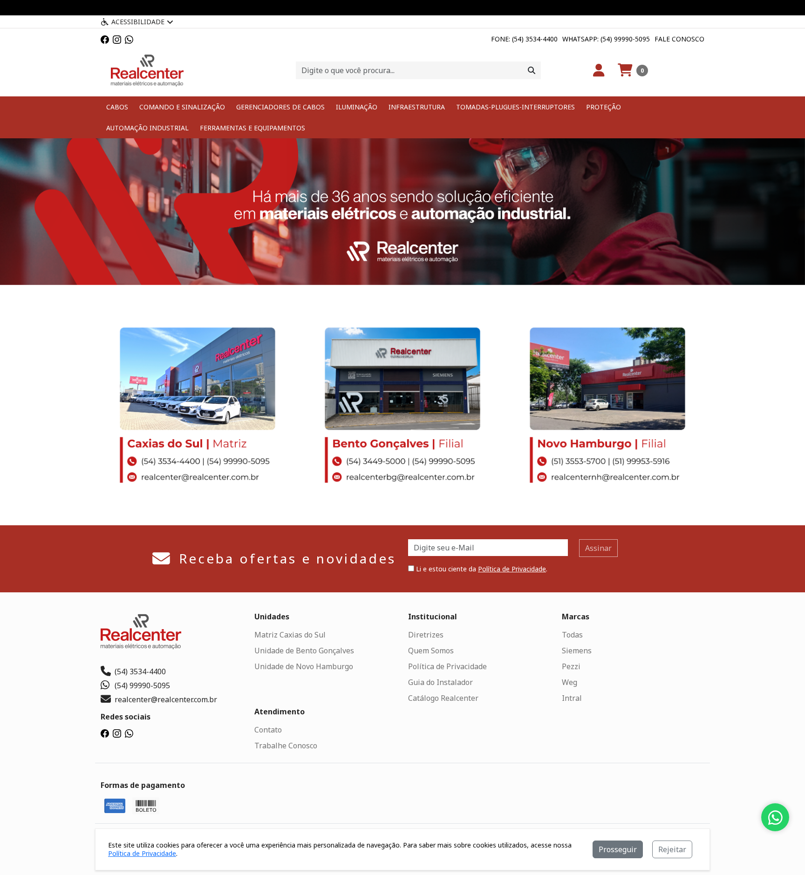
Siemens (577, 650)
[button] (633, 70)
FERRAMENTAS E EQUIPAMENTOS (252, 127)
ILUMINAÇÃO (356, 106)
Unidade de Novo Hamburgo (303, 666)
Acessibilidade (137, 21)
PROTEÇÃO (603, 106)
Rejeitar (672, 849)
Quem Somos (431, 650)
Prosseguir (618, 849)
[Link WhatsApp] (129, 38)
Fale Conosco (679, 38)
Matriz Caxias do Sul (290, 635)
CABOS (117, 106)
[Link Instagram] (117, 38)
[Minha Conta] (599, 70)
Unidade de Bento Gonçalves (304, 650)
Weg (569, 682)
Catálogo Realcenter (443, 698)
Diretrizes (425, 635)
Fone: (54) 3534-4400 (524, 38)
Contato (268, 730)
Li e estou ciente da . (480, 568)
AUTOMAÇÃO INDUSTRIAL (147, 127)
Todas (572, 635)
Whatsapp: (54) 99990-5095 (606, 38)
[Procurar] (531, 70)
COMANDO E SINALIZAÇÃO (182, 106)
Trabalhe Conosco (285, 745)
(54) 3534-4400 (140, 671)
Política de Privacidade (512, 568)
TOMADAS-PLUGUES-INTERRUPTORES (515, 106)
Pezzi (571, 666)
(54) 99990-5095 (142, 685)
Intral (572, 698)
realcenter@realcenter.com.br (166, 699)
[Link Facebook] (105, 38)
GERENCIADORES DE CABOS (280, 106)
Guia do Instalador (440, 682)
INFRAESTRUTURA (417, 106)
